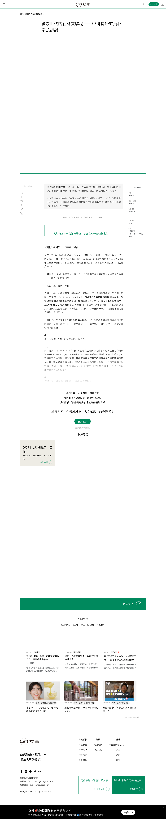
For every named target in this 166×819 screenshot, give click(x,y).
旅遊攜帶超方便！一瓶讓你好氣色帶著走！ (81, 709)
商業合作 (83, 749)
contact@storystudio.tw (42, 781)
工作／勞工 (132, 233)
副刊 (130, 223)
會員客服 (98, 749)
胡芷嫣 (131, 195)
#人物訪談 (66, 624)
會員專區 (98, 744)
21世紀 (140, 233)
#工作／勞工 (79, 624)
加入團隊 (83, 760)
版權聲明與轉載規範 (29, 778)
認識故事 (83, 744)
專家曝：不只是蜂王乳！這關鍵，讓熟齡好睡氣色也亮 (43, 709)
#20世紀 (101, 624)
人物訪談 (131, 231)
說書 (118, 755)
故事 (118, 749)
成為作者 (83, 755)
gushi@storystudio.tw (39, 784)
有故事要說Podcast (117, 744)
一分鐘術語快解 (27, 186)
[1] (115, 262)
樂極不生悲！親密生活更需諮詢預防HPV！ (120, 709)
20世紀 (131, 236)
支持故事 (82, 421)
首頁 (22, 14)
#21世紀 (91, 624)
